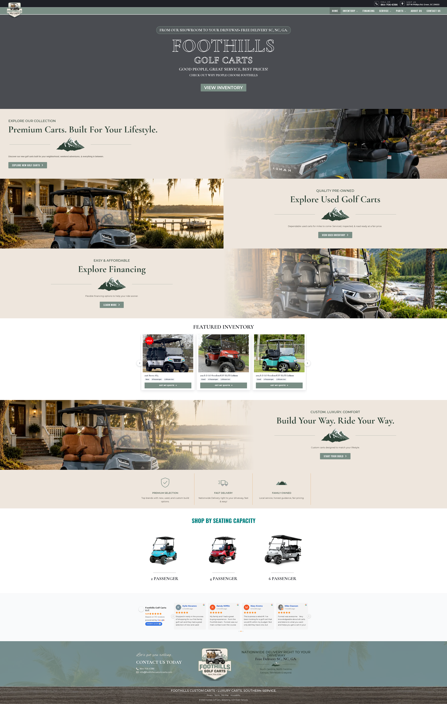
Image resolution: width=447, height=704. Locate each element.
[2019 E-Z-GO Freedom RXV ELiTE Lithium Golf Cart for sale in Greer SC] (279, 353)
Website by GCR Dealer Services (234, 700)
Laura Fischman (224, 606)
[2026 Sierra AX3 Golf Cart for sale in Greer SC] (168, 353)
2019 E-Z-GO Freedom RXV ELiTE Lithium (275, 375)
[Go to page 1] (240, 631)
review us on (152, 624)
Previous (140, 363)
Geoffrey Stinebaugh (261, 606)
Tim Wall (186, 606)
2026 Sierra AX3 (151, 375)
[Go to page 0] (239, 631)
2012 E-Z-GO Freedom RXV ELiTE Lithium (219, 375)
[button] (356, 10)
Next (307, 363)
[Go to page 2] (242, 631)
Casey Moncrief (292, 606)
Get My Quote (166, 385)
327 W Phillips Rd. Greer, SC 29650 (422, 5)
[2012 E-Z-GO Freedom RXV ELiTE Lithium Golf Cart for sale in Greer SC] (223, 353)
